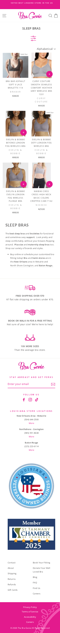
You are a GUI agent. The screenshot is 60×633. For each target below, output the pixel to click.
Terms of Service (30, 611)
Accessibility (30, 616)
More (31, 423)
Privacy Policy (30, 607)
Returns (12, 579)
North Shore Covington (22, 265)
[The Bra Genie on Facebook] (24, 400)
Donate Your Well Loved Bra (41, 570)
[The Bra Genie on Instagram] (30, 400)
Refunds (12, 584)
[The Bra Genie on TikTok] (36, 400)
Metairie (39, 261)
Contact (12, 562)
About (11, 568)
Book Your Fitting (41, 562)
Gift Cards (12, 589)
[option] (30, 3)
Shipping (12, 573)
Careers (36, 593)
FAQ (35, 582)
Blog (35, 577)
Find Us (36, 588)
